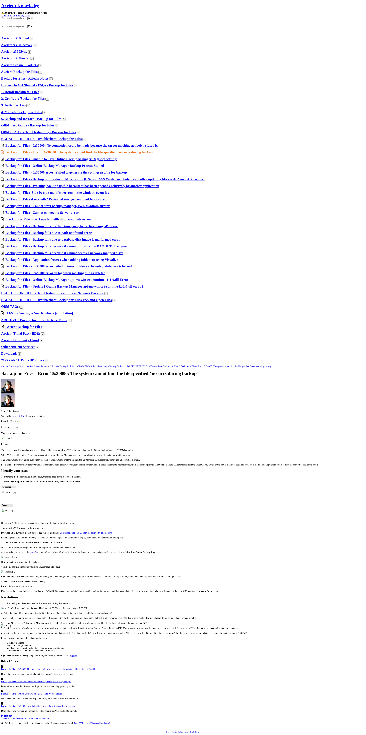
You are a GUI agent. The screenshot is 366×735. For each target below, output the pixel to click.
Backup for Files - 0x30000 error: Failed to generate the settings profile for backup (66, 172)
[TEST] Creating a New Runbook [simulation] (39, 313)
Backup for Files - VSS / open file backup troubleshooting (86, 533)
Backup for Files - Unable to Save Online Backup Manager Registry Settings (61, 159)
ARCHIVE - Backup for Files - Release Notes (34, 320)
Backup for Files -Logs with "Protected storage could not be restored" (56, 199)
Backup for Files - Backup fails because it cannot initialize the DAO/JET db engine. (66, 246)
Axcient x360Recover (16, 45)
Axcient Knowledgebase (12, 366)
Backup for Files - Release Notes (24, 78)
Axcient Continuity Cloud (20, 340)
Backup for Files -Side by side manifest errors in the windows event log (57, 192)
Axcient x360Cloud (15, 38)
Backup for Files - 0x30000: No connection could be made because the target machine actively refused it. (81, 145)
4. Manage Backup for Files (21, 112)
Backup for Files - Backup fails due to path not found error (48, 233)
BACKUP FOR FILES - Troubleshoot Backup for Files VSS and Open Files (56, 300)
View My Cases (23, 15)
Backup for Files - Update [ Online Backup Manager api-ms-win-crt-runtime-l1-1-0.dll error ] (74, 286)
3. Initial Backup (13, 105)
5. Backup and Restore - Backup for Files (31, 119)
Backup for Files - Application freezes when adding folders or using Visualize (61, 259)
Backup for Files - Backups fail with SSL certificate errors (48, 219)
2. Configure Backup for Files (23, 98)
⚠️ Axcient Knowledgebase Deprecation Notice (24, 13)
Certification (17, 718)
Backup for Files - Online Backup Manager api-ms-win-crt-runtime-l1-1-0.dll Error (66, 280)
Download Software (40, 718)
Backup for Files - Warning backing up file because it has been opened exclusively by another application (82, 186)
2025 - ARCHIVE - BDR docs (22, 360)
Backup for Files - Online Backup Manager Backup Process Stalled (54, 166)
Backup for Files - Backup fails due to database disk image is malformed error (62, 239)
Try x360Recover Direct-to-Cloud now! (92, 723)
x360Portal (6, 718)
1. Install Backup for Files (20, 92)
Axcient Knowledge (20, 5)
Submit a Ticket (8, 15)
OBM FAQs (10, 306)
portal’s (33, 552)
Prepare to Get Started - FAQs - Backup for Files (37, 85)
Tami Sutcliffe (17, 416)
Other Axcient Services (18, 347)
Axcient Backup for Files (19, 72)
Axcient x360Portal (15, 58)
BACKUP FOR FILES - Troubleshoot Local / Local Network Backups (52, 293)
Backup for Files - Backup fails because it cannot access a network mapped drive (64, 253)
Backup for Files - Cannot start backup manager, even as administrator (57, 206)
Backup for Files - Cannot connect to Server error (42, 212)
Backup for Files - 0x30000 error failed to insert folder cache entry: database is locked (68, 266)
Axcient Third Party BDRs (20, 333)
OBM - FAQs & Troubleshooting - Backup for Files (38, 132)
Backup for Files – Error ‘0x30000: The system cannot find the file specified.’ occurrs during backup (79, 152)
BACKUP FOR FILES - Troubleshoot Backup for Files (41, 139)
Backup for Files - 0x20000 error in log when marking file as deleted (55, 273)
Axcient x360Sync (14, 51)
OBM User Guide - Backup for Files (27, 125)
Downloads (9, 353)
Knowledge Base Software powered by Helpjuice (183, 732)
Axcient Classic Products (19, 65)
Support (73, 655)
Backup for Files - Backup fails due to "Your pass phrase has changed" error (61, 226)
